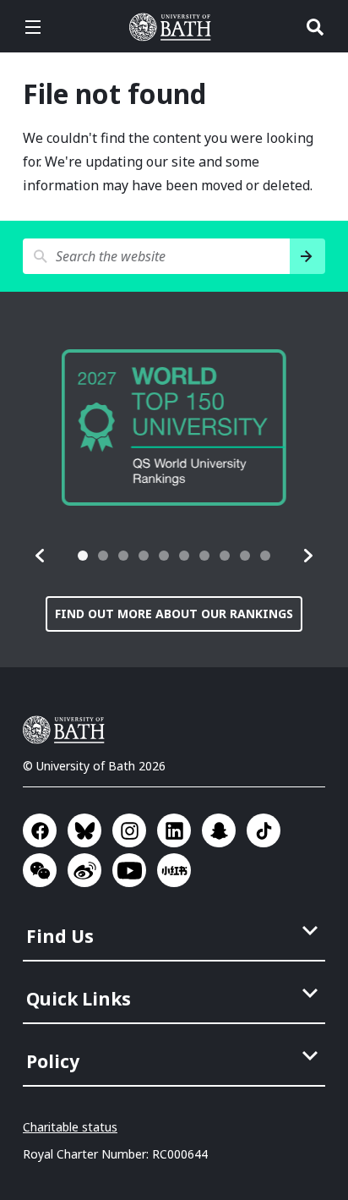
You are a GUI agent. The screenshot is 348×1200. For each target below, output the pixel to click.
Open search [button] (315, 27)
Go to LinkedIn (174, 830)
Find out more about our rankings (174, 613)
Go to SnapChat (219, 830)
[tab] (83, 556)
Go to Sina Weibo (84, 870)
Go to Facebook (40, 830)
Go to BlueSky (84, 830)
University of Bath (174, 27)
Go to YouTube (129, 870)
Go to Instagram (129, 830)
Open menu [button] (33, 27)
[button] (40, 556)
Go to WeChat (40, 870)
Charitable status (70, 1127)
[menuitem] (175, 931)
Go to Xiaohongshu (174, 870)
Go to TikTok (263, 830)
